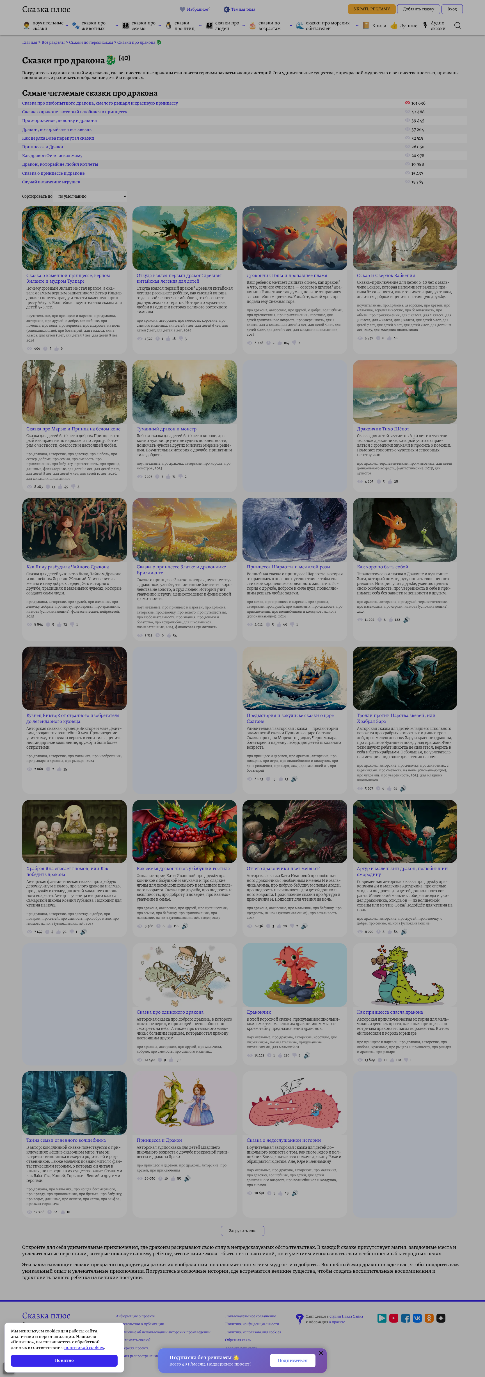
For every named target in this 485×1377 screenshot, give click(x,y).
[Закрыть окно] (321, 1354)
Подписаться (293, 1360)
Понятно (64, 1360)
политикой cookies (84, 1347)
